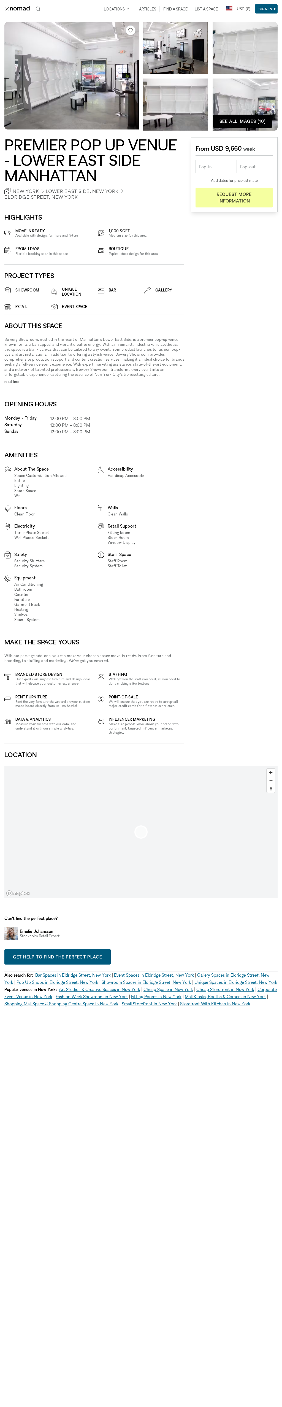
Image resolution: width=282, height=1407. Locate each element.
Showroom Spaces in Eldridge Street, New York (146, 982)
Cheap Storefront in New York (225, 989)
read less (12, 381)
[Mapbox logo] (18, 893)
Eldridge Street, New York (41, 197)
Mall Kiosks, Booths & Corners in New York (225, 996)
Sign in (265, 9)
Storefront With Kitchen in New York (215, 1003)
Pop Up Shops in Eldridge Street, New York (57, 982)
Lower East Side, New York (82, 191)
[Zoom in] (271, 773)
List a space (206, 9)
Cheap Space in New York (168, 989)
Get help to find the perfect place (57, 957)
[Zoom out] (271, 781)
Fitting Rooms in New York (156, 996)
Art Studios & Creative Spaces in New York (99, 989)
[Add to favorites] (130, 30)
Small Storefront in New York (149, 1003)
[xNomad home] (17, 8)
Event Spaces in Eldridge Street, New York (154, 975)
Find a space (175, 9)
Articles (147, 9)
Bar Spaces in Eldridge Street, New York (73, 975)
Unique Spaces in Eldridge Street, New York (235, 982)
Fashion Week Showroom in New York (92, 996)
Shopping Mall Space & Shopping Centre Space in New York (61, 1003)
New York (26, 191)
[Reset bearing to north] (271, 789)
